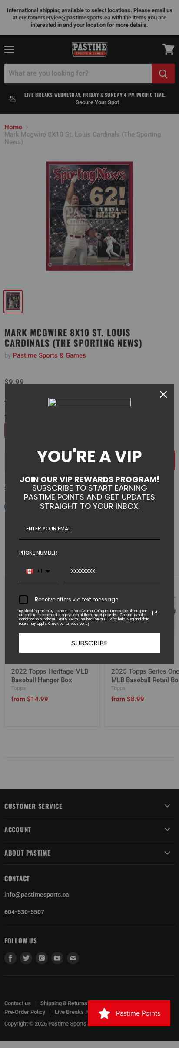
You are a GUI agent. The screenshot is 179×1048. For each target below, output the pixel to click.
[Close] (163, 394)
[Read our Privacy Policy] (154, 613)
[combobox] (38, 571)
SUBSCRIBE (89, 643)
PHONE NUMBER (38, 552)
